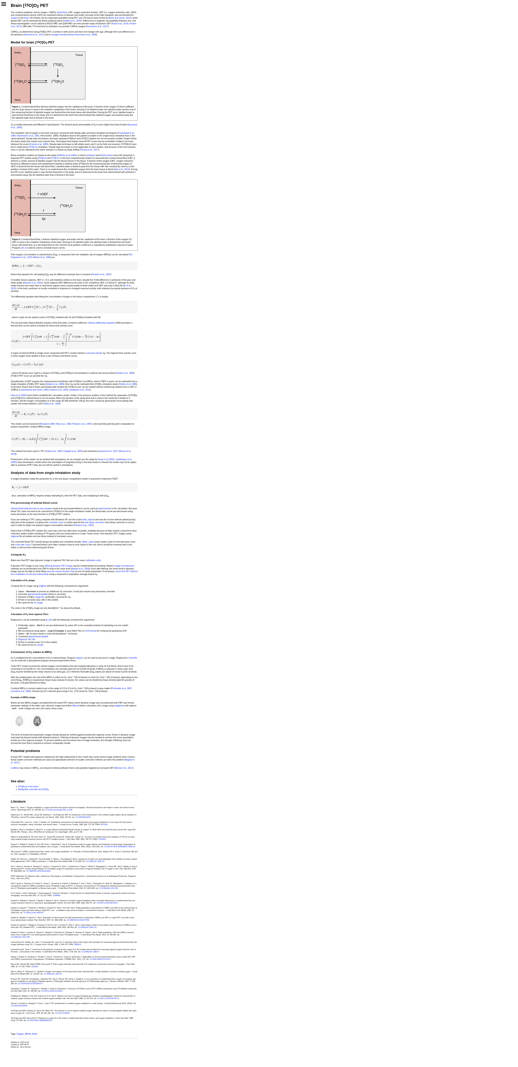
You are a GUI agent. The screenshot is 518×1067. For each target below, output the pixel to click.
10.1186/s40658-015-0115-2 (100, 959)
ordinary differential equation (101, 323)
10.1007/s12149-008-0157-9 (108, 998)
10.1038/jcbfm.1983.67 (90, 952)
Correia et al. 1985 (39, 144)
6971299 (104, 824)
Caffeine (15, 768)
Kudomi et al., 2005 (59, 390)
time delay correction (94, 522)
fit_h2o (49, 620)
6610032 (34, 967)
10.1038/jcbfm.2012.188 (20, 937)
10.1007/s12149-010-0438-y (52, 991)
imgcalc (79, 658)
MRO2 (28, 1034)
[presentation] (27, 265)
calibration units (93, 560)
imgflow (42, 586)
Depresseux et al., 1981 (28, 136)
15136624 (102, 839)
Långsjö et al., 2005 (72, 451)
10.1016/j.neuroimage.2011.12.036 (58, 810)
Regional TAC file (26, 639)
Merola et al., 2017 (124, 768)
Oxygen (20, 1034)
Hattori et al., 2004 (72, 21)
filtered (75, 705)
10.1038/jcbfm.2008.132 (87, 927)
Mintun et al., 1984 (42, 257)
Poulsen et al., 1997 (101, 274)
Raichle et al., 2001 (33, 283)
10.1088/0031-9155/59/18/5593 (38, 871)
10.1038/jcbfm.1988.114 (95, 861)
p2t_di (24, 248)
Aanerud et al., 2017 (34, 34)
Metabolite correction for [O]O (33, 789)
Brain (34, 1034)
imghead (15, 536)
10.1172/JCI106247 (62, 1013)
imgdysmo (119, 705)
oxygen (14, 18)
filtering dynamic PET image (58, 566)
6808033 (77, 944)
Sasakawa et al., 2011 (79, 390)
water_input (87, 519)
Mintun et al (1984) (68, 155)
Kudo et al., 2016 (120, 23)
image (38, 603)
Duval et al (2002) (106, 459)
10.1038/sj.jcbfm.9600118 (33, 913)
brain (26, 18)
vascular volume (94, 353)
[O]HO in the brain (28, 786)
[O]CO (33, 147)
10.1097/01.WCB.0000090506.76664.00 (119, 847)
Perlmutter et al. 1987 (121, 688)
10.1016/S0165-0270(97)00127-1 (30, 984)
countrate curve (56, 522)
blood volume (106, 155)
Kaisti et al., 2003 (54, 451)
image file (39, 597)
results (40, 645)
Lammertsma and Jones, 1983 (34, 390)
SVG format (91, 631)
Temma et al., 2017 (89, 150)
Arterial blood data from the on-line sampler (31, 508)
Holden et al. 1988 (125, 373)
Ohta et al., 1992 (52, 403)
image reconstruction (124, 566)
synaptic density (59, 34)
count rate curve (22, 544)
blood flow (62, 12)
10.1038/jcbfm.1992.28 (53, 974)
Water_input (87, 542)
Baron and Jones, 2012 (119, 18)
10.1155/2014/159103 (19, 1006)
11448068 (56, 895)
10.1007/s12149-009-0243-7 (107, 903)
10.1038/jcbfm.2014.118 (108, 888)
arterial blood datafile (38, 594)
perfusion (90, 155)
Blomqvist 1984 (47, 424)
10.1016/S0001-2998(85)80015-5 (39, 1020)
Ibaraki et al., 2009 (80, 569)
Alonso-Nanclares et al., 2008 (82, 34)
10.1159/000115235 (83, 817)
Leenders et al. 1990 (20, 691)
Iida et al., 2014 (122, 169)
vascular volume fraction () (60, 571)
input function (104, 508)
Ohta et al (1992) (19, 395)
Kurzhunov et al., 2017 (97, 26)
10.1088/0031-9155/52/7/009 (78, 920)
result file (133, 658)
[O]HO (42, 158)
